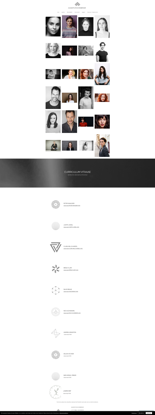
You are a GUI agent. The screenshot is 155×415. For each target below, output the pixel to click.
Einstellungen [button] (134, 413)
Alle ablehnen (141, 413)
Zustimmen (149, 413)
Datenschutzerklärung (64, 413)
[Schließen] (153, 413)
